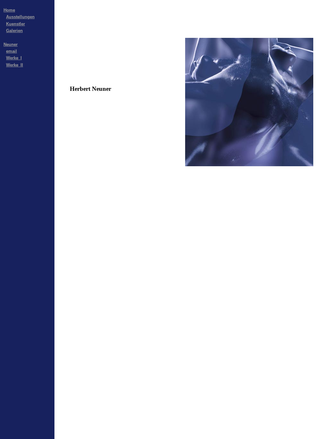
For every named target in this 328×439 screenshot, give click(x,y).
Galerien (14, 30)
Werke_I (14, 58)
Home (9, 10)
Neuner (11, 44)
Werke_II (14, 65)
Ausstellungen (20, 16)
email (11, 51)
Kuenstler (15, 24)
